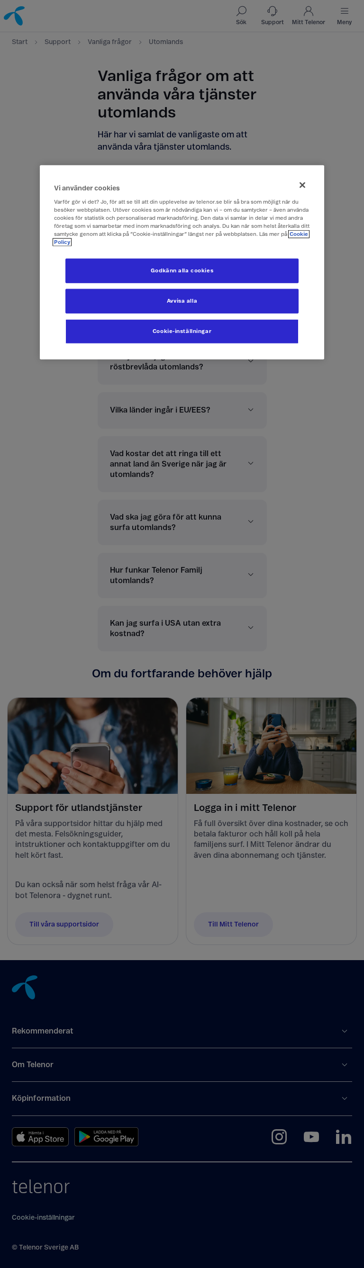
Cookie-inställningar (182, 330)
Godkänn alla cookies (182, 270)
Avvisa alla (182, 300)
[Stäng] (302, 184)
